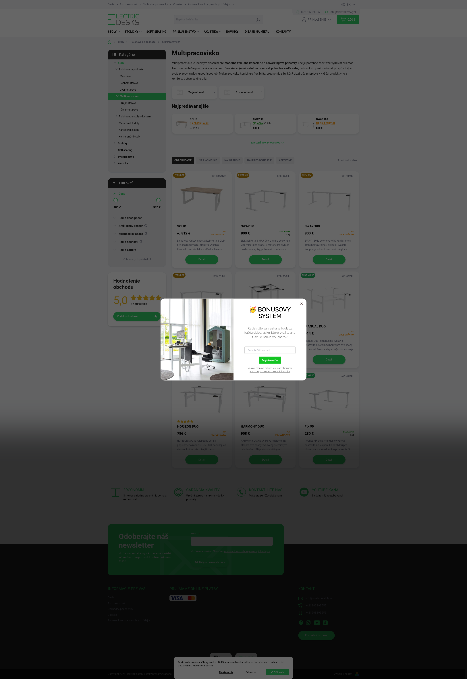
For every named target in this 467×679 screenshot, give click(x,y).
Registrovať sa (270, 360)
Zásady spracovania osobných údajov (270, 371)
